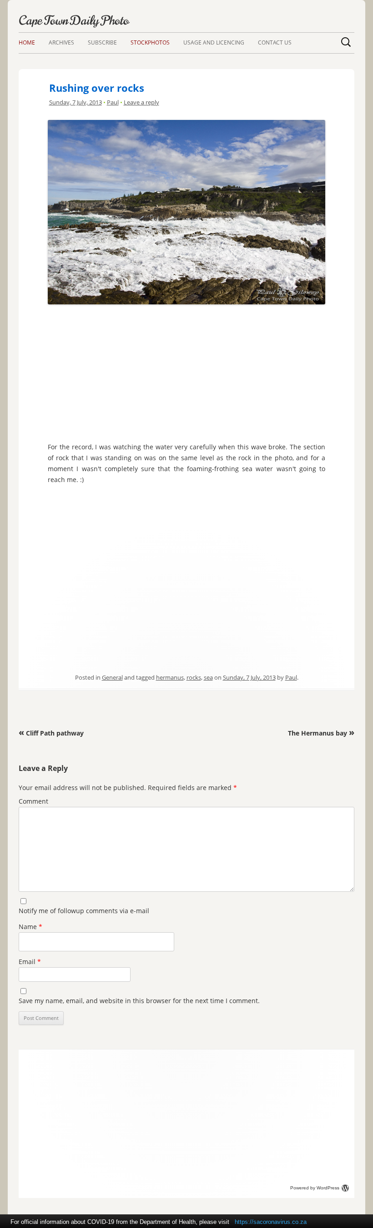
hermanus (170, 677)
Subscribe (102, 42)
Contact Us (275, 42)
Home (27, 42)
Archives (61, 42)
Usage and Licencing (213, 42)
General (112, 677)
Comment (33, 801)
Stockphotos (150, 42)
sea (208, 677)
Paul (113, 102)
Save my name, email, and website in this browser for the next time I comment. (139, 1000)
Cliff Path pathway (51, 733)
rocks (193, 677)
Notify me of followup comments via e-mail (84, 910)
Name (30, 926)
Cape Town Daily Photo (74, 20)
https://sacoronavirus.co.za (271, 1221)
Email (30, 961)
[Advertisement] (186, 371)
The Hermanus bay (321, 733)
